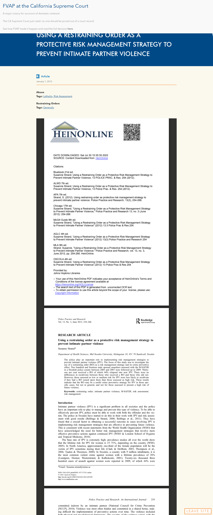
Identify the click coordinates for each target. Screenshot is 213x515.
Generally (48, 108)
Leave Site (197, 511)
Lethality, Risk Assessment (57, 96)
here (70, 29)
